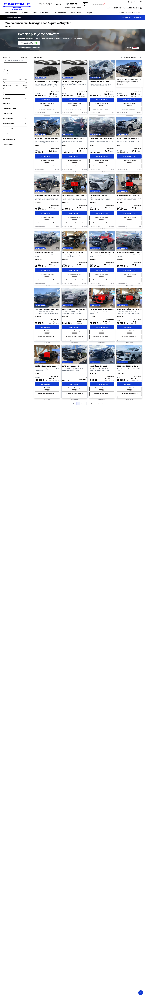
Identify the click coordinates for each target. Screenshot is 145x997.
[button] (29, 43)
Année (5, 79)
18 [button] (98, 403)
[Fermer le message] (141, 79)
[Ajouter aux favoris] (58, 63)
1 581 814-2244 (134, 8)
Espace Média (76, 13)
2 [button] (81, 403)
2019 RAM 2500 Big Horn (72, 82)
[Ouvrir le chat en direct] (140, 992)
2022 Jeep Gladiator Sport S (102, 252)
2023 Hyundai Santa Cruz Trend (130, 309)
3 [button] (84, 403)
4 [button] (88, 403)
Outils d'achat (45, 13)
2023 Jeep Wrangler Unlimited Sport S (78, 195)
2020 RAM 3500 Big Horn (127, 366)
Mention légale (47, 171)
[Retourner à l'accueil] (4, 17)
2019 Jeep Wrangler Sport (73, 139)
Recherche (6, 57)
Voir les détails (45, 99)
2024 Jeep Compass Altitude (102, 139)
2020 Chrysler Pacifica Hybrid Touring (51, 309)
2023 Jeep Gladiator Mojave (47, 195)
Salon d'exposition (10, 13)
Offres (35, 13)
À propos (89, 13)
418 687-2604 (117, 8)
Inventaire (25, 13)
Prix (4, 92)
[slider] (4, 82)
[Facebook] (126, 2)
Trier (120, 57)
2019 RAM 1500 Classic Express (48, 82)
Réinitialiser (24, 57)
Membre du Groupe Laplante (72, 8)
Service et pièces (61, 13)
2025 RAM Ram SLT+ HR (99, 82)
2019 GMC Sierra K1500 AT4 (46, 139)
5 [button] (91, 403)
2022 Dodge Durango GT (72, 252)
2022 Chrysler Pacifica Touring (75, 309)
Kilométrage (7, 86)
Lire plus (8, 26)
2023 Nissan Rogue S (98, 366)
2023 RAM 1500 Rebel (44, 252)
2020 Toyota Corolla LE (99, 195)
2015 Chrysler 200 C (70, 366)
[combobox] (15, 70)
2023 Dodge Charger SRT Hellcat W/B (106, 309)
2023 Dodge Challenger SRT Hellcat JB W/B (53, 366)
